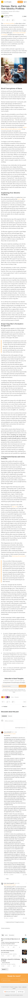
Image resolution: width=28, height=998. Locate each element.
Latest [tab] (6, 935)
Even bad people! (5, 952)
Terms (19, 987)
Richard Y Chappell (8, 15)
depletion (19, 199)
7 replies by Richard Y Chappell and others (15, 922)
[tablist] (7, 716)
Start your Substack (10, 991)
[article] (14, 943)
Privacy (16, 987)
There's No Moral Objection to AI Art (10, 939)
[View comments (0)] (8, 947)
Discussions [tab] (11, 935)
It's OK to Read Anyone (7, 950)
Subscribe (20, 2)
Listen (25, 16)
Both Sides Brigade (8, 883)
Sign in (25, 2)
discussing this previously (18, 556)
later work (14, 507)
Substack (7, 995)
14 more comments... (5, 928)
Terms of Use (20, 689)
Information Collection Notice (15, 690)
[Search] (25, 935)
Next (23, 706)
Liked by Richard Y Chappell (10, 733)
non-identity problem (8, 23)
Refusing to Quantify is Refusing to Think (10, 960)
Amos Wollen (7, 732)
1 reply (7, 878)
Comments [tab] (4, 716)
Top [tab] (2, 935)
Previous (5, 706)
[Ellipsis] (26, 732)
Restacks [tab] (10, 716)
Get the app (20, 991)
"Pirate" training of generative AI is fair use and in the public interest (10, 943)
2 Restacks (16, 697)
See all (4, 969)
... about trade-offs (5, 962)
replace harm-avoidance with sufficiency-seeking (14, 128)
